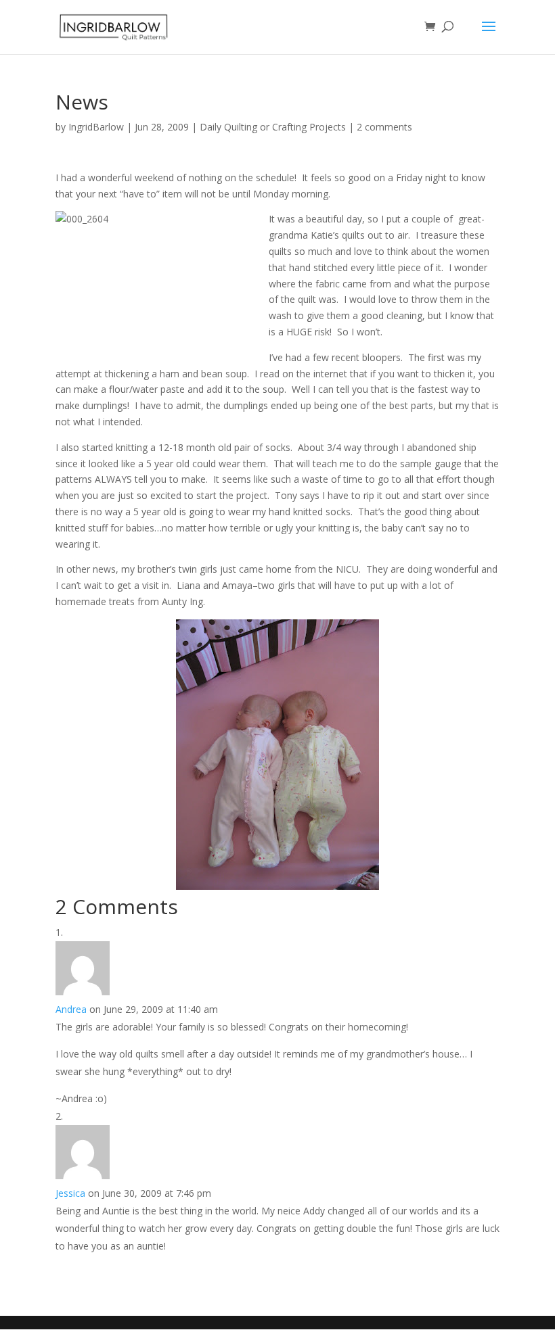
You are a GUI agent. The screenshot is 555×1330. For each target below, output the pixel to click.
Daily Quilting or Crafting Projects (273, 126)
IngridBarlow (96, 126)
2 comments (384, 126)
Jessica (70, 1193)
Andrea (71, 1009)
